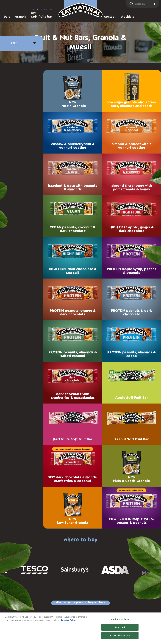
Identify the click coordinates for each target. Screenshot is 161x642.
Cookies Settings (120, 619)
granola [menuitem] (20, 16)
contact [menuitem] (110, 16)
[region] (80, 627)
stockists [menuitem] (127, 16)
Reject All (120, 627)
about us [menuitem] (37, 9)
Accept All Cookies (120, 635)
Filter (13, 43)
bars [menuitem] (7, 16)
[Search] (154, 4)
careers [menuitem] (48, 9)
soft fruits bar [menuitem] (41, 16)
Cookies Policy (68, 620)
